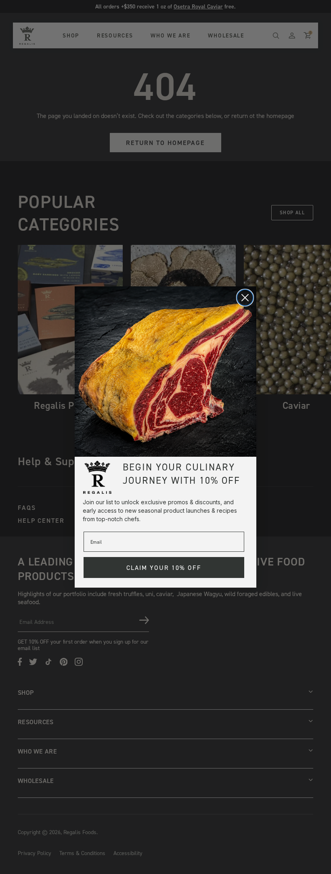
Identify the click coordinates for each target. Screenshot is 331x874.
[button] (165, 371)
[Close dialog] (245, 298)
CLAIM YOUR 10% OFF (163, 567)
